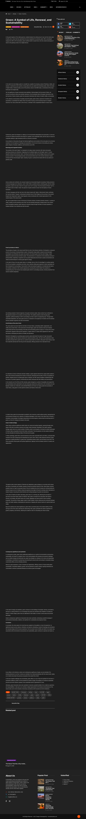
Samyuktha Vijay (38, 26)
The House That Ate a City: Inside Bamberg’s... (72, 38)
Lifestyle (14, 13)
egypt (48, 692)
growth (37, 695)
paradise (19, 697)
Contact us (65, 782)
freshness (26, 695)
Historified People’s (61, 7)
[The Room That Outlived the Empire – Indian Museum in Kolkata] (41, 789)
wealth (43, 697)
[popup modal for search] (78, 7)
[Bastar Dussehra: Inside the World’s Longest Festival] (41, 796)
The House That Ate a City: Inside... (16, 763)
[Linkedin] (55, 1)
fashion (14, 695)
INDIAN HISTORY (11, 697)
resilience (32, 697)
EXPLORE (18, 7)
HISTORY (43, 695)
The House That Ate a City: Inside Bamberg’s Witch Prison (24, 1)
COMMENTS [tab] (76, 32)
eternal (8, 695)
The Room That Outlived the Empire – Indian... (71, 46)
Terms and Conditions (68, 781)
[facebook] (51, 1)
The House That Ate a (50, 781)
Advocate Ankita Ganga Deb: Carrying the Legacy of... (71, 63)
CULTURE (42, 692)
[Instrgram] (54, 1)
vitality (37, 697)
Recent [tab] (61, 32)
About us (65, 784)
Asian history (67, 44)
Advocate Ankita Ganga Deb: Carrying (49, 807)
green (32, 695)
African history (15, 26)
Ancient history (24, 26)
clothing (30, 692)
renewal (25, 697)
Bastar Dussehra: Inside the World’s (48, 797)
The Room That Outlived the (49, 789)
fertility (19, 695)
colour (36, 692)
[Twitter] (52, 1)
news (51, 7)
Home (11, 7)
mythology (27, 7)
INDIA (49, 695)
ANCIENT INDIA (15, 692)
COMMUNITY (43, 7)
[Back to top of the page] (78, 816)
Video (35, 7)
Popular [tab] (69, 32)
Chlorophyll (23, 692)
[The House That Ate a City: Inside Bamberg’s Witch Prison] (41, 781)
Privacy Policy (66, 779)
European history (11, 760)
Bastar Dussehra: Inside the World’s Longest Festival (71, 54)
